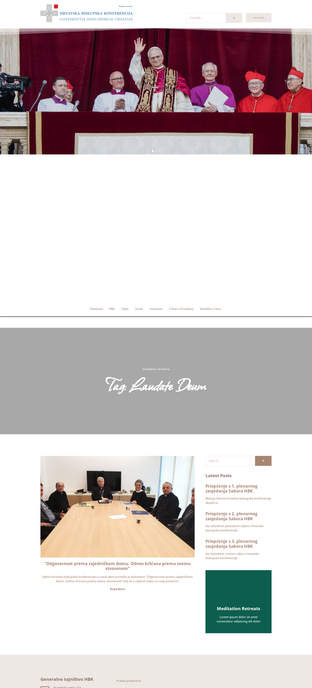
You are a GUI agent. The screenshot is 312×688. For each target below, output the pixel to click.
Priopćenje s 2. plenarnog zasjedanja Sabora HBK (231, 516)
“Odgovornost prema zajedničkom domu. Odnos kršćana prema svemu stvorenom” (117, 566)
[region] (156, 91)
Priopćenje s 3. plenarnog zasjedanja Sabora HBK (231, 543)
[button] (153, 151)
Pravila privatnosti (128, 681)
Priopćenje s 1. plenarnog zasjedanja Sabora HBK (231, 488)
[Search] (234, 18)
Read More (117, 589)
